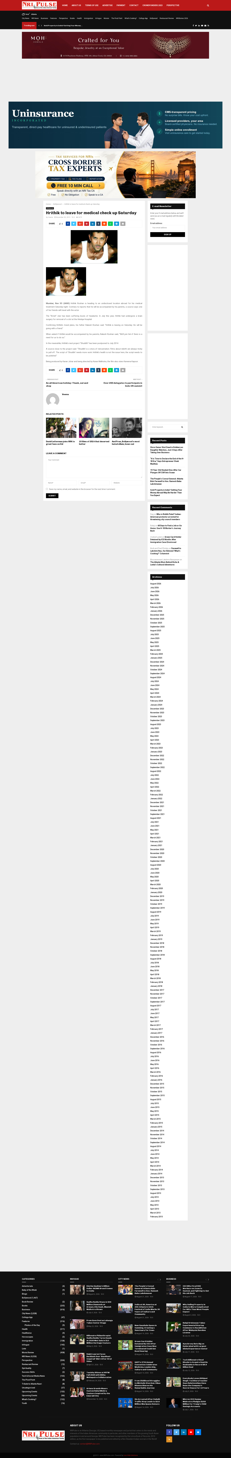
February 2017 (156, 1029)
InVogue (98, 18)
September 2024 (157, 673)
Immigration (88, 18)
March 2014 (155, 1166)
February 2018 (156, 982)
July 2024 (154, 681)
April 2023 (154, 740)
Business (44, 18)
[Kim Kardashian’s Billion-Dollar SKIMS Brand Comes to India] (77, 1290)
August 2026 (155, 584)
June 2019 (154, 920)
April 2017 (154, 1021)
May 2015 (154, 1111)
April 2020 (154, 881)
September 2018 (157, 955)
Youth (24, 1403)
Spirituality (26, 1368)
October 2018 (156, 951)
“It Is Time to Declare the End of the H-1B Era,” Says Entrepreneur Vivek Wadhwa (167, 461)
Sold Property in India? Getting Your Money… (63, 26)
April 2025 (154, 646)
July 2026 (154, 587)
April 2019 (154, 927)
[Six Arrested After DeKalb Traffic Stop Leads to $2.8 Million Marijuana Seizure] (125, 1403)
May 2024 (154, 689)
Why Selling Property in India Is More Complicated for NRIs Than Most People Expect (196, 1308)
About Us (76, 5)
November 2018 (157, 947)
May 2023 (154, 736)
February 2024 (156, 701)
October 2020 (156, 857)
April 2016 (154, 1068)
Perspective (173, 5)
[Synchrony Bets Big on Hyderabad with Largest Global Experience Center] (173, 1347)
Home (65, 5)
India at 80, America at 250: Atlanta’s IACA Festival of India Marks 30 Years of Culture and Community (147, 1309)
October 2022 (156, 763)
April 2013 (154, 1209)
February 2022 (156, 795)
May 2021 (154, 830)
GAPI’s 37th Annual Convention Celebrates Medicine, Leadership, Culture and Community (146, 1366)
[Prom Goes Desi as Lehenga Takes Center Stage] (77, 1324)
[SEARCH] (182, 427)
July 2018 (154, 963)
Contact (133, 5)
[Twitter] (196, 25)
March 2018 (155, 978)
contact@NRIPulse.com (90, 1444)
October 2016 (156, 1045)
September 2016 (157, 1049)
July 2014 (154, 1150)
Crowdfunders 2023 (153, 5)
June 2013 (154, 1201)
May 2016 (154, 1064)
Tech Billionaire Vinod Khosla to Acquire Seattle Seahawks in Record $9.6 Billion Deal (195, 1363)
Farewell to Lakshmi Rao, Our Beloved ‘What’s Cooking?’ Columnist (165, 551)
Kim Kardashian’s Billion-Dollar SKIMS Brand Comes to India (99, 1288)
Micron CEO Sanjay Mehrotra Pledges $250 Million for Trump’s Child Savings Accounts (194, 1403)
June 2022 (154, 779)
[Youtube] (202, 25)
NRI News (35, 18)
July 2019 (154, 916)
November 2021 (157, 806)
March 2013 (155, 1213)
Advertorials (27, 1286)
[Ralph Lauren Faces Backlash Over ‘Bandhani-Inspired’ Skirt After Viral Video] (77, 1358)
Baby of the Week (29, 1290)
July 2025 (154, 634)
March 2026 (155, 603)
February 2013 (156, 1217)
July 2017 (154, 1009)
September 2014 (157, 1142)
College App (143, 18)
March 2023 (155, 744)
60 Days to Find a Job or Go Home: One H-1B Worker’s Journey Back (166, 528)
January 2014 (156, 1174)
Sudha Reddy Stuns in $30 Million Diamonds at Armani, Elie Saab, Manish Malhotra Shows (98, 1305)
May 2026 (154, 595)
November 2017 (157, 994)
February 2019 (156, 935)
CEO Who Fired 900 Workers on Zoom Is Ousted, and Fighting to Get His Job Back (196, 1290)
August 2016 (155, 1052)
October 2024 (156, 670)
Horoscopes (27, 1337)
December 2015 (157, 1084)
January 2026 (156, 611)
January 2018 (156, 986)
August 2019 (155, 912)
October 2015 (156, 1092)
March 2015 (155, 1119)
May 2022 (154, 783)
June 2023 (154, 732)
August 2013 (155, 1193)
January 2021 (156, 845)
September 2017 (157, 1002)
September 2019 (157, 908)
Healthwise (27, 1333)
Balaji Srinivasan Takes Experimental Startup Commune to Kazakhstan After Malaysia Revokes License (194, 1328)
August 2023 (155, 724)
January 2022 (156, 798)
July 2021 (154, 822)
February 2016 (156, 1076)
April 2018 (154, 974)
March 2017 (155, 1025)
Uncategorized (28, 1388)
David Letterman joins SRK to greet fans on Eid (60, 442)
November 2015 (157, 1088)
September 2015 (157, 1095)
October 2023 (156, 716)
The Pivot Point (116, 18)
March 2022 (155, 791)
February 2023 (156, 748)
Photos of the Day (32, 1325)
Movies (106, 18)
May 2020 (154, 877)
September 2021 (157, 814)
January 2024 (156, 705)
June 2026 (154, 591)
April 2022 (154, 787)
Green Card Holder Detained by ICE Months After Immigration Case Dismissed (165, 539)
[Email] (205, 25)
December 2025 (157, 615)
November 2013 (157, 1181)
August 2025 (155, 630)
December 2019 (157, 896)
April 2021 (154, 834)
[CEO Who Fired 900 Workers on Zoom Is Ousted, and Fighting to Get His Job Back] (173, 1290)
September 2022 (157, 767)
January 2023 (156, 752)
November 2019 (157, 900)
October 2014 (156, 1138)
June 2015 (154, 1107)
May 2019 (154, 924)
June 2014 (154, 1154)
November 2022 (157, 759)
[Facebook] (193, 25)
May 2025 (154, 642)
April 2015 (154, 1115)
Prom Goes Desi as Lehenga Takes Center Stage (99, 1321)
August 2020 (155, 865)
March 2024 (155, 697)
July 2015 (154, 1103)
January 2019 (156, 939)
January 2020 (156, 892)
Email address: (156, 223)
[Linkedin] (199, 25)
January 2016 (156, 1080)
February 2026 (156, 607)
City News (25, 18)
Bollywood (153, 18)
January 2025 (156, 658)
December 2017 (157, 990)
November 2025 (157, 619)
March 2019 (155, 931)
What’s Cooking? (131, 18)
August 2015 (155, 1099)
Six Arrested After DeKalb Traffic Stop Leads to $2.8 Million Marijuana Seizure (147, 1401)
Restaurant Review (167, 18)
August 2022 (155, 771)
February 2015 (156, 1123)
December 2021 (157, 802)
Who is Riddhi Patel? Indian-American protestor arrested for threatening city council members (165, 516)
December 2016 (157, 1037)
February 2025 (156, 654)
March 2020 (155, 884)
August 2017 (155, 1006)
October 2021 (156, 810)
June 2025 (154, 638)
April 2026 (154, 599)
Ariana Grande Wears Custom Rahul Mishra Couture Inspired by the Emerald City (98, 1392)
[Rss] (208, 25)
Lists (24, 1349)
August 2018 (155, 959)
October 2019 (156, 904)
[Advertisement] (115, 80)
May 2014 (154, 1158)
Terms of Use (91, 5)
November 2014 (157, 1134)
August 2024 (155, 677)
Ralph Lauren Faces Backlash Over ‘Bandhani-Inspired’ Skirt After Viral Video (99, 1358)
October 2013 (156, 1185)
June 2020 (154, 873)
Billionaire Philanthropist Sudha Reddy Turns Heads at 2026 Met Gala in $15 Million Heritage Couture (99, 1339)
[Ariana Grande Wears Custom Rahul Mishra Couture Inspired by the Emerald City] (77, 1392)
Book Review (27, 1302)
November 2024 (157, 666)
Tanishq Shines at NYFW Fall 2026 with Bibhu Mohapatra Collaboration (98, 1374)
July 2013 (154, 1197)
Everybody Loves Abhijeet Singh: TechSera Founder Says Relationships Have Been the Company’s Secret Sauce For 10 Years (196, 1383)
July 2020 (154, 869)
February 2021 (156, 841)
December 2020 (157, 849)
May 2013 (154, 1205)
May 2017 (154, 1017)
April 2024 (154, 693)
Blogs (24, 1294)
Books (72, 18)
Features (53, 18)
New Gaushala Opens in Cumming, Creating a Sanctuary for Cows (146, 1327)
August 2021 (155, 818)
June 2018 (154, 966)
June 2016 (154, 1060)
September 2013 (157, 1189)
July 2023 (154, 728)
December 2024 (157, 662)
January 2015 (156, 1127)
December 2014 (157, 1131)
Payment (121, 5)
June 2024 (154, 685)
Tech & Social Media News (33, 1376)
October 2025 (156, 623)
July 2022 (154, 775)
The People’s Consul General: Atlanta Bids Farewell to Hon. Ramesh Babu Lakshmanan (166, 481)
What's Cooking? (29, 1399)
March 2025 (155, 650)
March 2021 (155, 838)
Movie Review (28, 1352)
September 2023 (157, 720)
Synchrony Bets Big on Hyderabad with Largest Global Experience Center (195, 1346)
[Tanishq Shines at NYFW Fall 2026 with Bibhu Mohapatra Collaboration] (77, 1376)
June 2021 (154, 826)
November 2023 (157, 713)
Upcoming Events (29, 1392)
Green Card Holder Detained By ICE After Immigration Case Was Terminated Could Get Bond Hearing (145, 1346)
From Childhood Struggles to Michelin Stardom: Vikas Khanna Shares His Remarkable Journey (147, 1384)
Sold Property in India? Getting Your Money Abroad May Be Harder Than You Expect (166, 492)
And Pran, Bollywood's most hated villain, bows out (126, 442)
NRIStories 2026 (182, 18)
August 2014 (155, 1146)
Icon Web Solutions (131, 1455)
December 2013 (157, 1177)
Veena (50, 217)
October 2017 (156, 998)
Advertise (107, 5)
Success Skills (28, 1372)
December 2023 (157, 709)
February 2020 (156, 888)
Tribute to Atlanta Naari (32, 1384)
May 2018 (154, 970)
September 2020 (157, 861)
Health (79, 18)
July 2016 (154, 1056)
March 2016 (155, 1072)
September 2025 (157, 627)
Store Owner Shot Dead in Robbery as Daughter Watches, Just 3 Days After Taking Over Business (166, 450)
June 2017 (154, 1013)
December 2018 (157, 943)
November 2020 (157, 853)
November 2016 (157, 1041)
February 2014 (156, 1170)
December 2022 (157, 756)
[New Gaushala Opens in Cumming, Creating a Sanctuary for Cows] (125, 1329)
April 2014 (154, 1162)
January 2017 (156, 1033)
